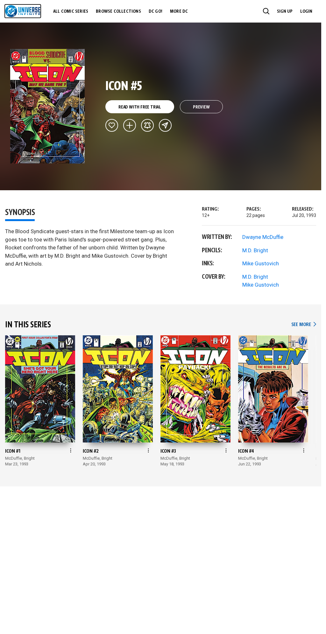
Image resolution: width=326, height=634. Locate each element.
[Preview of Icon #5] (47, 106)
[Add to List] (129, 125)
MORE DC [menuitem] (179, 11)
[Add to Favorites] (111, 125)
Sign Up (285, 11)
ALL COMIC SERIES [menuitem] (70, 11)
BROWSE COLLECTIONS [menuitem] (118, 11)
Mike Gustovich (260, 263)
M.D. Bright (255, 250)
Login (306, 11)
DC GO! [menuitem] (155, 11)
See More (303, 324)
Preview (201, 107)
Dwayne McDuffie (262, 237)
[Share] (165, 125)
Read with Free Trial (139, 107)
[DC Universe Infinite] (22, 11)
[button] (266, 11)
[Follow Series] (147, 125)
